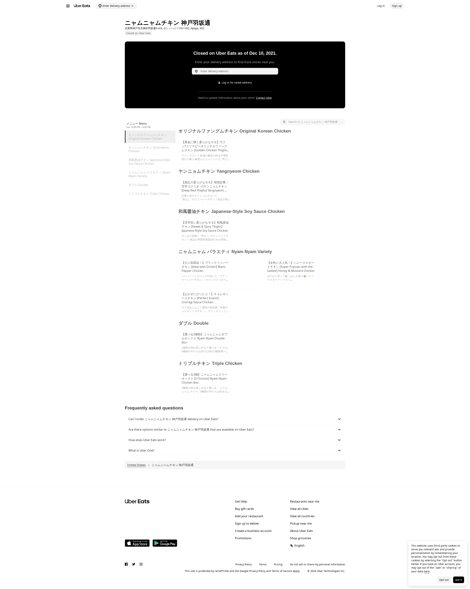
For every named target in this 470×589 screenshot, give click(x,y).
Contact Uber (264, 97)
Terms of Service (282, 571)
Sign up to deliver (247, 523)
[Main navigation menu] (68, 5)
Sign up (397, 6)
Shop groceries (300, 538)
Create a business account (253, 531)
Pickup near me (301, 523)
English (299, 545)
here (426, 571)
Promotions (243, 538)
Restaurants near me (304, 501)
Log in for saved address (237, 82)
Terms (263, 564)
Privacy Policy (243, 564)
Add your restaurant (249, 516)
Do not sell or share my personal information (317, 564)
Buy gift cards (244, 509)
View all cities (299, 509)
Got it (458, 579)
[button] (235, 419)
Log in (381, 6)
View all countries (302, 516)
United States (136, 465)
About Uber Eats (301, 531)
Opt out (444, 579)
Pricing (278, 564)
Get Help (241, 501)
